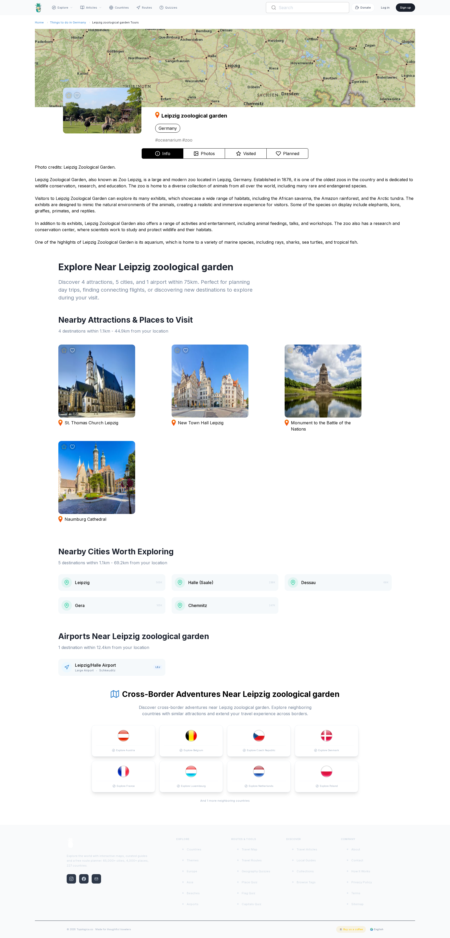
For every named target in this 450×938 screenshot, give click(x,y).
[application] (225, 68)
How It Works (360, 871)
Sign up (405, 7)
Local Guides (306, 860)
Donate (365, 7)
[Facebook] (84, 879)
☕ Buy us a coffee (351, 929)
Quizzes (171, 7)
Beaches (193, 893)
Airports (192, 904)
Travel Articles (307, 849)
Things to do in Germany (68, 22)
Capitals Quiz (251, 904)
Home (39, 22)
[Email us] (96, 879)
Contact (357, 860)
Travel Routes (252, 860)
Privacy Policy (361, 882)
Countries (122, 7)
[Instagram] (71, 879)
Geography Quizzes (256, 871)
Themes (193, 860)
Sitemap (357, 904)
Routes (147, 7)
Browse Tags (306, 882)
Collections (305, 871)
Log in (385, 7)
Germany (168, 128)
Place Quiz (249, 882)
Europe (192, 871)
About (355, 849)
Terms (355, 893)
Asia (190, 882)
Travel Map (249, 849)
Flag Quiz (248, 893)
